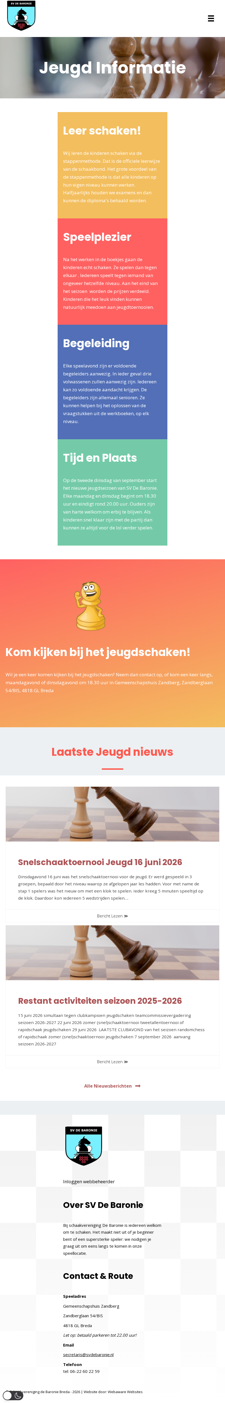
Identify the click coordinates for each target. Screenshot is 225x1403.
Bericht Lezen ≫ (112, 916)
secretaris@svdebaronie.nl (88, 1354)
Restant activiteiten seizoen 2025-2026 (100, 1001)
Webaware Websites (125, 1391)
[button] (112, 1086)
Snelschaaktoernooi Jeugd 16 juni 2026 (100, 862)
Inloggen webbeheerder (89, 1181)
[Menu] (211, 18)
